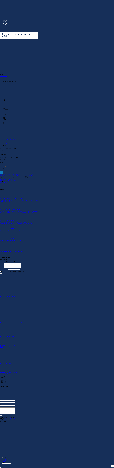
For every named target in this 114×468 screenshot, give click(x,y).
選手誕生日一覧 (6, 459)
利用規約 (13, 418)
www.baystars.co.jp (4, 141)
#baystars (14, 166)
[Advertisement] (19, 28)
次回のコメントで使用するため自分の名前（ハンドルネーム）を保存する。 (13, 271)
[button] (10, 463)
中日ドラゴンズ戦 (12, 180)
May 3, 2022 (18, 168)
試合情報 (2, 179)
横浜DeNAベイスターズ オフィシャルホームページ (10, 139)
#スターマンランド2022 (9, 166)
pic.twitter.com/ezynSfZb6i (20, 166)
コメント (2, 268)
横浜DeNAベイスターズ (8, 179)
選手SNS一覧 (6, 460)
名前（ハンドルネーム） (4, 269)
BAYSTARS (17, 180)
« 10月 (1, 384)
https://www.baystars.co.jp (6, 143)
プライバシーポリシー (7, 418)
